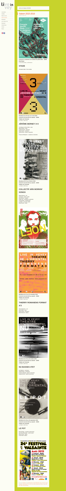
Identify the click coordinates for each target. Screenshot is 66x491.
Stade (21, 485)
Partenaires (3, 23)
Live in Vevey (33, 484)
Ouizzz (42, 484)
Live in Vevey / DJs (5, 21)
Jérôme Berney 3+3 (26, 484)
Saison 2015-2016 (27, 13)
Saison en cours (4, 15)
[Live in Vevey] (7, 6)
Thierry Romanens (25, 485)
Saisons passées (4, 17)
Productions (3, 19)
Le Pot (30, 484)
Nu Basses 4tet (38, 484)
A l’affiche (3, 13)
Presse (3, 28)
